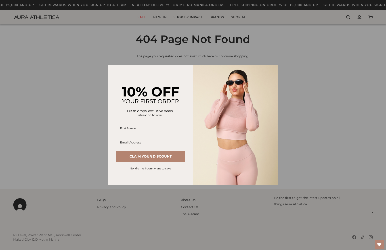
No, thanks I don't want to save (150, 168)
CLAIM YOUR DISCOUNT (151, 156)
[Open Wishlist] (379, 244)
